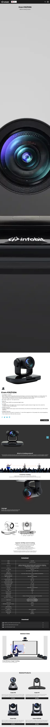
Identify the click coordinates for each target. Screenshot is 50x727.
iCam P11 (36, 692)
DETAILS (13, 698)
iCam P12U (13, 718)
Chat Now (45, 420)
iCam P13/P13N (37, 718)
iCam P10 (13, 692)
